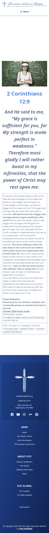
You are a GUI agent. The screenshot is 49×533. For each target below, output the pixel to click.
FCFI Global (24, 485)
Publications (24, 507)
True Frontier (25, 528)
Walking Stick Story (25, 469)
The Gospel (24, 465)
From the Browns (24, 440)
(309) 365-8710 (24, 401)
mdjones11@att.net (15, 317)
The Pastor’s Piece (24, 436)
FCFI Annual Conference (24, 444)
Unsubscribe (12, 328)
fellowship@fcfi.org (24, 396)
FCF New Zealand (24, 495)
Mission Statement (24, 462)
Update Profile (27, 328)
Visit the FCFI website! (34, 317)
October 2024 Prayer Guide (16, 311)
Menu (26, 11)
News (24, 427)
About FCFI (24, 456)
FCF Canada (24, 491)
